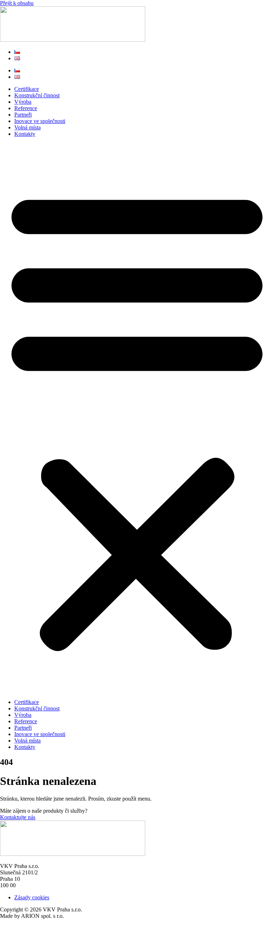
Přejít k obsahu (17, 3)
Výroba (22, 102)
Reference (25, 108)
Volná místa (27, 127)
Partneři (23, 115)
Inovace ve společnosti (39, 121)
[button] (137, 418)
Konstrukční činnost (37, 95)
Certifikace (26, 89)
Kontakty (24, 134)
